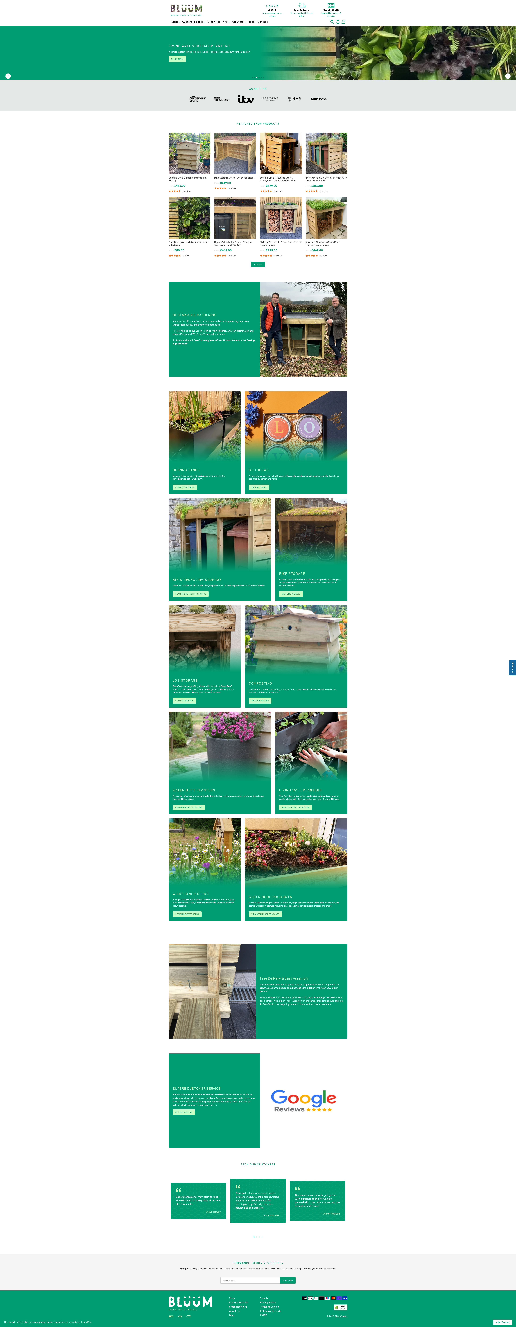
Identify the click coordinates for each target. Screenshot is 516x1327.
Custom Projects (238, 1302)
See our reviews (183, 1112)
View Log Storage (184, 701)
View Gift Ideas (259, 487)
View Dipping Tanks (185, 487)
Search (264, 1298)
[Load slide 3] (259, 1237)
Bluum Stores (341, 1316)
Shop (232, 1298)
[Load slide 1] (254, 1237)
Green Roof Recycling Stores (211, 330)
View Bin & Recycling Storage (190, 594)
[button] (8, 76)
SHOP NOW (177, 59)
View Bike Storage (291, 594)
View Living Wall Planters (295, 807)
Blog (231, 1315)
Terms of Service (269, 1306)
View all (258, 264)
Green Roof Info (238, 1306)
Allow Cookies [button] (502, 1322)
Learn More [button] (86, 1322)
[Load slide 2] (256, 1237)
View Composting (260, 701)
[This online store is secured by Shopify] (340, 1307)
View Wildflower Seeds (187, 914)
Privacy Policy (268, 1302)
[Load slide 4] (262, 1237)
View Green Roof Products (265, 914)
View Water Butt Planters (188, 807)
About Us (234, 1311)
